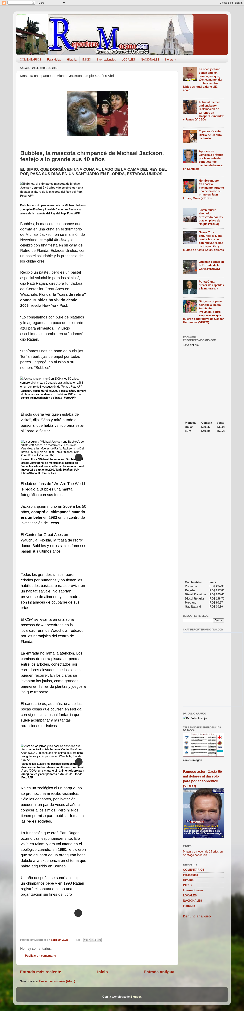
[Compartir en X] (92, 940)
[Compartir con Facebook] (96, 940)
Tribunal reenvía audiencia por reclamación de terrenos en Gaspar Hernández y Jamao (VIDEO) (203, 110)
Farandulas (54, 59)
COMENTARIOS (30, 59)
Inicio (102, 972)
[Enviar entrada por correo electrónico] (78, 939)
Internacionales (106, 59)
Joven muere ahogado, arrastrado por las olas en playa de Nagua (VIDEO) (211, 216)
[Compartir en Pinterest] (100, 940)
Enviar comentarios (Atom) (57, 981)
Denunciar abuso (197, 916)
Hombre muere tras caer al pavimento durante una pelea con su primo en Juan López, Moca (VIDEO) (203, 189)
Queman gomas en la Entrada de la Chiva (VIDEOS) (211, 265)
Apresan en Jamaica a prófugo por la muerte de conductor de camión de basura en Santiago (203, 160)
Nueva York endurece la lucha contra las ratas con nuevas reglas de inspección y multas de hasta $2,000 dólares (203, 241)
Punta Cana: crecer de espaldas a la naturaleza (211, 285)
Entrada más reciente (40, 972)
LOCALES (128, 59)
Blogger (135, 996)
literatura (170, 59)
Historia (71, 59)
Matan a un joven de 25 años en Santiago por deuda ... (203, 853)
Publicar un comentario (40, 955)
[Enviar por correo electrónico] (85, 940)
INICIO (86, 59)
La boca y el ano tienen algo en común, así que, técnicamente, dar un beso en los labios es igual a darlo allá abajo (202, 79)
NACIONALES (150, 59)
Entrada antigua (159, 972)
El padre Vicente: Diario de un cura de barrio (210, 135)
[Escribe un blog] (89, 940)
